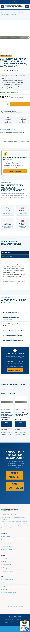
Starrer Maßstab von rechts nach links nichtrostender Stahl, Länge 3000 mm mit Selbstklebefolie (7, 414)
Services (5, 583)
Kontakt (5, 589)
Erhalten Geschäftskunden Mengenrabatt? (11, 318)
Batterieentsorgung (8, 579)
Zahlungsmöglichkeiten (9, 592)
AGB (4, 561)
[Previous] (1, 417)
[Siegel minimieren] (27, 622)
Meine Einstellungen (8, 546)
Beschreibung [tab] (6, 252)
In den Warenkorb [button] (6, 424)
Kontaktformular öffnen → (15, 370)
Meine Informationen (8, 543)
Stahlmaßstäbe (17, 12)
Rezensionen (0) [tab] (7, 256)
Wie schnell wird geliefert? (11, 312)
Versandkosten (8, 432)
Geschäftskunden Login (12, 619)
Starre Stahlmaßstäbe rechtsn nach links (14, 132)
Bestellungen (6, 536)
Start (2, 12)
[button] (15, 2)
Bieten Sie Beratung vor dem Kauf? (13, 340)
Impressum (6, 558)
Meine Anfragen (7, 549)
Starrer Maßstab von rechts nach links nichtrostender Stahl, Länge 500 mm (21, 413)
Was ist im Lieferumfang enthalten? (13, 331)
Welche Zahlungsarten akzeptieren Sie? (13, 325)
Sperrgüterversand (8, 568)
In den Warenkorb (21, 104)
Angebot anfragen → (15, 171)
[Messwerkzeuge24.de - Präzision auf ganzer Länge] (14, 6)
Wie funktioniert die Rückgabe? (12, 335)
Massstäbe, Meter (9, 12)
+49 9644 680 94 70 (15, 361)
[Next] (27, 417)
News (4, 586)
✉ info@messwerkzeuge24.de (15, 366)
